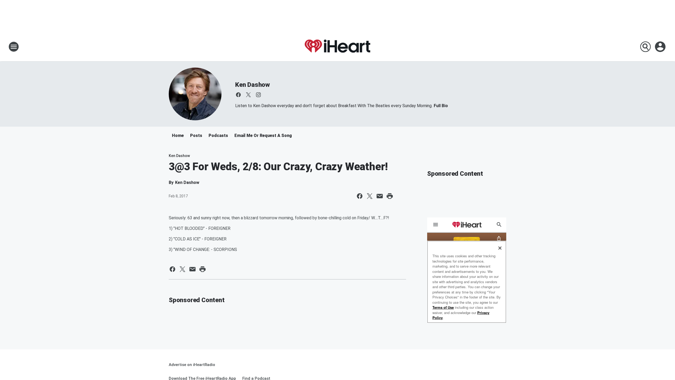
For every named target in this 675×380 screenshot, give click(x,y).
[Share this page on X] (369, 196)
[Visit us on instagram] (258, 95)
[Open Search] (645, 46)
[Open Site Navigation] (13, 46)
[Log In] (661, 46)
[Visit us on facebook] (238, 95)
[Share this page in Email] (379, 196)
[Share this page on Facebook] (359, 196)
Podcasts (218, 135)
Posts (196, 135)
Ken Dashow (252, 84)
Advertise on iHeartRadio (192, 364)
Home (178, 135)
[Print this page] (389, 196)
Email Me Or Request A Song (263, 135)
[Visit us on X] (248, 95)
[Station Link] (337, 47)
